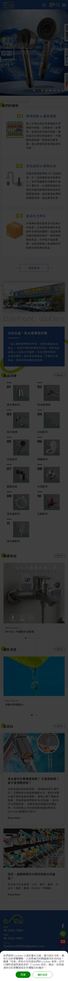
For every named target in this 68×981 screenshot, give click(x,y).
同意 (23, 974)
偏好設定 (42, 974)
